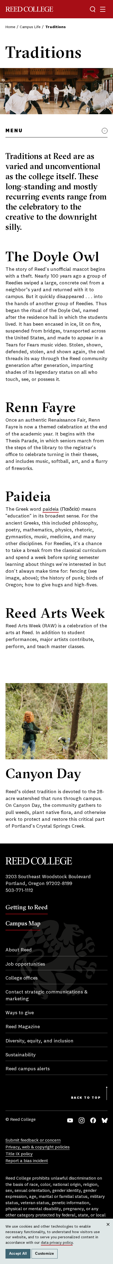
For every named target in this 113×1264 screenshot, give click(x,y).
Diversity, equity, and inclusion (39, 1041)
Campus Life (30, 27)
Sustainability (20, 1055)
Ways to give (19, 1012)
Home (10, 27)
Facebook (93, 1120)
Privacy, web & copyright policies (37, 1147)
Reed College (29, 9)
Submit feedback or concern (33, 1140)
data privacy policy (57, 1243)
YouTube (70, 1120)
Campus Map (22, 923)
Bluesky (105, 1120)
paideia (51, 509)
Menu (14, 130)
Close (108, 1229)
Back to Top (86, 1098)
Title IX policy (19, 1154)
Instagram (81, 1120)
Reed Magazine (22, 1026)
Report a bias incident (26, 1161)
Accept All (18, 1254)
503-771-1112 (19, 890)
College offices (21, 978)
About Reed (18, 950)
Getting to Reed (26, 907)
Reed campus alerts (27, 1068)
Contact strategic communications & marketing (46, 995)
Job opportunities (25, 964)
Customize (44, 1254)
